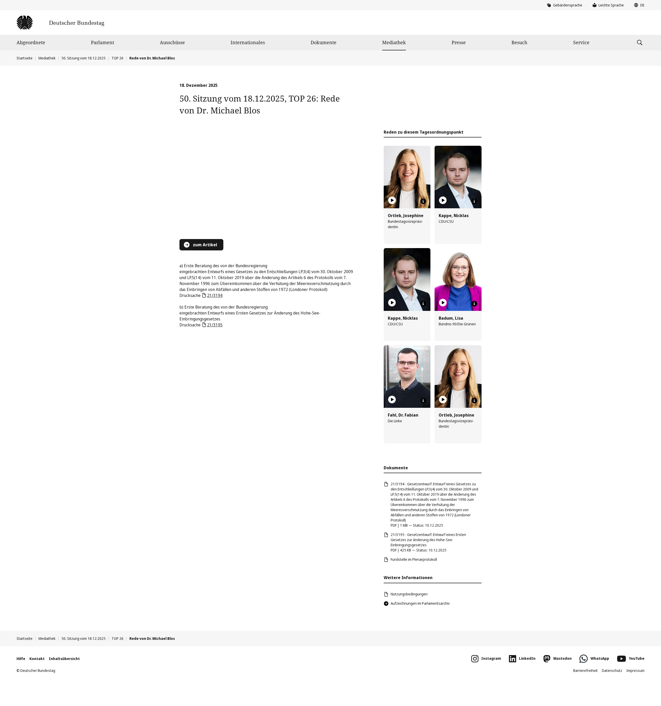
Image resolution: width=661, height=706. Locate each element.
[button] (638, 5)
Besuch (519, 42)
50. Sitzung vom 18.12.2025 (83, 58)
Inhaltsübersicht (64, 658)
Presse (459, 42)
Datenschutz (612, 670)
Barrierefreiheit (585, 670)
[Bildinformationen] (423, 201)
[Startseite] (60, 23)
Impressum (635, 670)
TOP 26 (117, 58)
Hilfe (21, 658)
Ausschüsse (172, 42)
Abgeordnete (31, 42)
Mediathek (394, 42)
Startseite (25, 58)
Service (581, 42)
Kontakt (37, 658)
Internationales (248, 42)
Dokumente (323, 42)
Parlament (102, 42)
